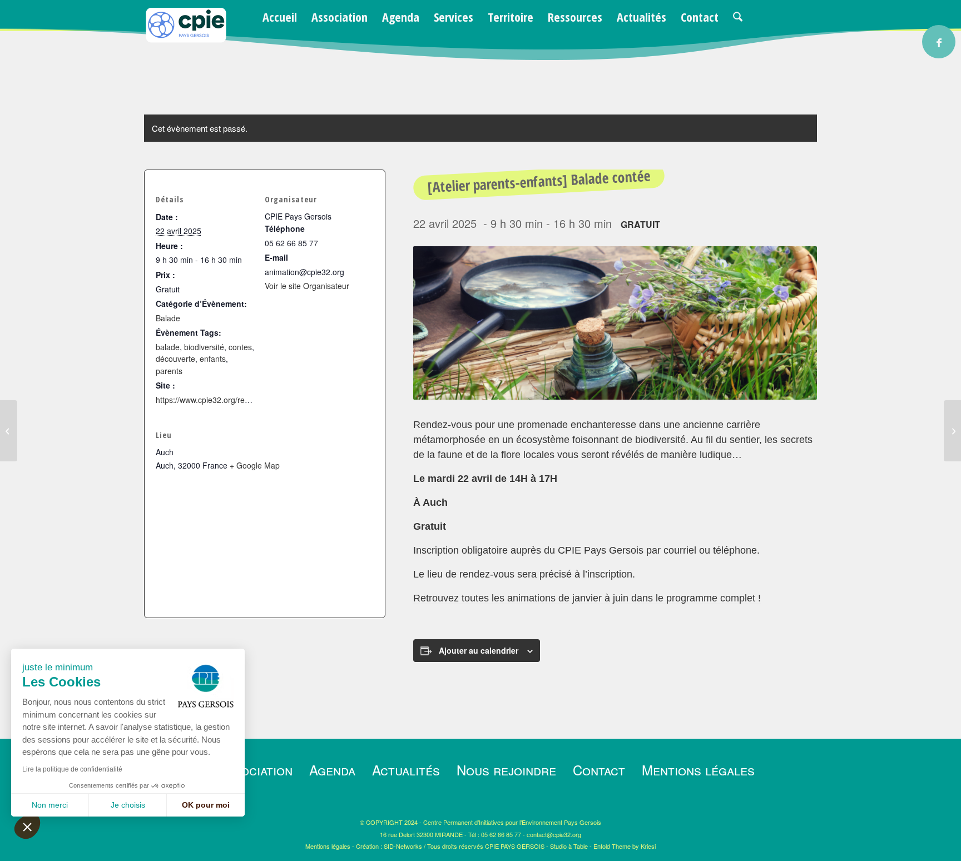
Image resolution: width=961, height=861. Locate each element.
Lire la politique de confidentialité (72, 769)
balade (168, 346)
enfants (213, 358)
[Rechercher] (738, 16)
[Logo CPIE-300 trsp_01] (185, 40)
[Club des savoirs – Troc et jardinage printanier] (952, 430)
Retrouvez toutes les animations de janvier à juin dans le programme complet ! (587, 598)
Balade (168, 318)
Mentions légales (698, 769)
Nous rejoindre (506, 769)
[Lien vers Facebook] (938, 41)
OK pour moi (206, 804)
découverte (175, 358)
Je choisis (128, 804)
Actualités (406, 769)
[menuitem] (279, 16)
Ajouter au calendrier (478, 650)
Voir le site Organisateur (307, 285)
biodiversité (204, 346)
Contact (599, 769)
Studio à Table (569, 846)
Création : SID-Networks (389, 846)
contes (240, 346)
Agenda (332, 769)
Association (255, 769)
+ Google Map (255, 465)
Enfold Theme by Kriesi (624, 846)
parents (169, 370)
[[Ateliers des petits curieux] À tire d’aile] (8, 430)
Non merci (50, 804)
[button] (27, 826)
